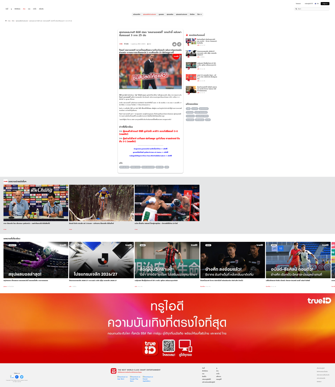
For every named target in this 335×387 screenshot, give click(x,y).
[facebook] (17, 377)
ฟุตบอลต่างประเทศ (181, 14)
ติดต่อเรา (319, 382)
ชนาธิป (208, 120)
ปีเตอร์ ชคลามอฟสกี (148, 167)
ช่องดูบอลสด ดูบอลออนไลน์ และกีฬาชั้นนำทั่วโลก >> (148, 149)
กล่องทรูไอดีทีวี (206, 379)
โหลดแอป (298, 3)
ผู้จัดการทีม (159, 167)
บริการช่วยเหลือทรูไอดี (208, 382)
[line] (12, 377)
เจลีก (166, 167)
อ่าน (24, 9)
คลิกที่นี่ (165, 149)
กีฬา (13, 21)
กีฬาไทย (192, 14)
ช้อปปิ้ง (204, 376)
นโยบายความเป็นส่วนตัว (323, 375)
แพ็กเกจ (218, 376)
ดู (11, 9)
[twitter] (21, 377)
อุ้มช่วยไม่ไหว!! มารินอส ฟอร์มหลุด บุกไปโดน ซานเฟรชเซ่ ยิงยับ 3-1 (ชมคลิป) (149, 140)
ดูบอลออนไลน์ (204, 109)
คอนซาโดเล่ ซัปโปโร (202, 116)
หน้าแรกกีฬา (136, 14)
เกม (29, 9)
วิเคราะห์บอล (190, 116)
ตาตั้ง (34, 9)
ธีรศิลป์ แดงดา (135, 167)
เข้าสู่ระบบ (325, 4)
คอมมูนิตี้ (218, 379)
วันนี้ (7, 9)
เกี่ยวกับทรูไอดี (320, 368)
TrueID (11, 3)
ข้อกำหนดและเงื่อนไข (322, 372)
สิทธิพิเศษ (17, 9)
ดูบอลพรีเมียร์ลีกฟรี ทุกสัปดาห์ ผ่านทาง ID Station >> (148, 152)
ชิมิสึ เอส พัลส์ (124, 167)
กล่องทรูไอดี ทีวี (309, 3)
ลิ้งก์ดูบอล (190, 112)
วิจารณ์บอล (190, 120)
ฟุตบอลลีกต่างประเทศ (149, 14)
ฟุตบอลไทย (170, 14)
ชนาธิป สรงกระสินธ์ (201, 112)
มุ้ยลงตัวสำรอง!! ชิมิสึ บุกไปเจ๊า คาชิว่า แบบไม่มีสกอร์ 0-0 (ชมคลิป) (148, 132)
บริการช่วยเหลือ (321, 378)
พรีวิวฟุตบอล (200, 120)
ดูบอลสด (161, 14)
